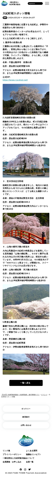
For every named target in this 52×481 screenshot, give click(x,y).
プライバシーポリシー (12, 454)
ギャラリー (26, 409)
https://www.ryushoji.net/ (15, 80)
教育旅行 (26, 417)
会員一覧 (29, 462)
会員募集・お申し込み (12, 462)
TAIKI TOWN (19, 473)
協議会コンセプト (33, 454)
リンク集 (6, 451)
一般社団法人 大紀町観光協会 (15, 3)
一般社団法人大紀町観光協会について (18, 458)
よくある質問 (31, 451)
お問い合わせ (26, 425)
